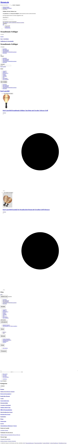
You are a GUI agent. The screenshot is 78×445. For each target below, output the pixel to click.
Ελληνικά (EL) (7, 27)
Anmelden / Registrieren (7, 8)
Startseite (1, 36)
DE (3, 24)
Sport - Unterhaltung (4, 38)
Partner (2, 389)
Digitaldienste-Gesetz (62, 443)
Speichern (5, 23)
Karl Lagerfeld (3, 66)
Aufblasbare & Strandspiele (6, 41)
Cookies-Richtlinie (46, 443)
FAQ (24, 443)
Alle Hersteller (3, 319)
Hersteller (2, 64)
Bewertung (5, 62)
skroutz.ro (10, 441)
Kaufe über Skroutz (5, 396)
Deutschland (5, 9)
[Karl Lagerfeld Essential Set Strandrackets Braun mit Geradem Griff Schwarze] (40, 200)
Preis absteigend (6, 50)
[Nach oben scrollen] (0, 387)
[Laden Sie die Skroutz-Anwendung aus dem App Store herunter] (2, 439)
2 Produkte (5, 81)
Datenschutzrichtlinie (38, 443)
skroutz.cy (6, 441)
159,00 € (4, 112)
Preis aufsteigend (6, 49)
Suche (14, 5)
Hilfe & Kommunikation (6, 409)
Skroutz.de (4, 2)
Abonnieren (10, 434)
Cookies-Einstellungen (54, 443)
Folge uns (6, 434)
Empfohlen (5, 48)
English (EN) (7, 26)
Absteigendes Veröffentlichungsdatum (9, 51)
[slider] (0, 370)
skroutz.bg (14, 441)
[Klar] (11, 5)
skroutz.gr (2, 441)
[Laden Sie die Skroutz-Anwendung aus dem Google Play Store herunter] (7, 439)
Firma (1, 419)
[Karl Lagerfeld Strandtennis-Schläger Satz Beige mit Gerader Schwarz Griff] (40, 101)
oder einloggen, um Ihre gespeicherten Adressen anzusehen (13, 22)
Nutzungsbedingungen (30, 443)
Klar (1, 81)
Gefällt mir (2, 434)
